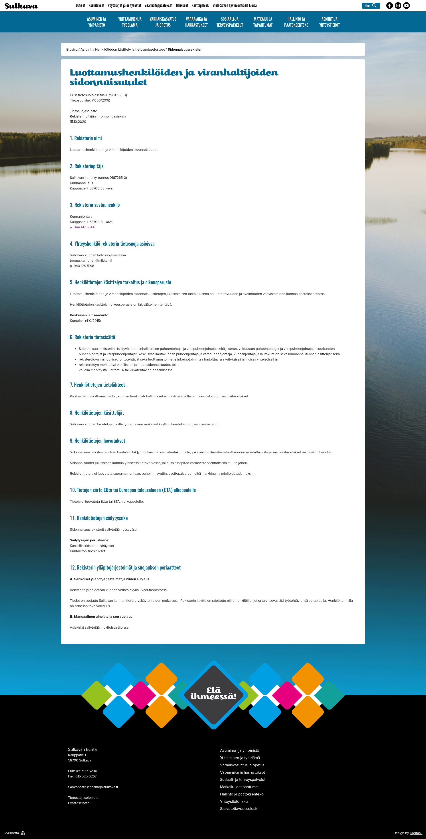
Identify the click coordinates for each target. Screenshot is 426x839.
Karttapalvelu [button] (200, 5)
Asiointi (86, 49)
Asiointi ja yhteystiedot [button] (329, 22)
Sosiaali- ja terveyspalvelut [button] (230, 22)
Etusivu (72, 49)
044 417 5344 (84, 227)
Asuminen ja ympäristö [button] (96, 22)
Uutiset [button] (80, 5)
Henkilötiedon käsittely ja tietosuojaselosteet (130, 49)
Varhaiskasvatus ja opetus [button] (163, 22)
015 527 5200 (86, 770)
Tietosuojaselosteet (83, 797)
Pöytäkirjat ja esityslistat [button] (124, 5)
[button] (372, 5)
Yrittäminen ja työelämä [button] (130, 22)
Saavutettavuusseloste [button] (239, 808)
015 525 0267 (86, 776)
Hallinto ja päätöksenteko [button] (296, 22)
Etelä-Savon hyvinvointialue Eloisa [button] (235, 5)
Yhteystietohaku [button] (234, 801)
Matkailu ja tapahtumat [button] (262, 22)
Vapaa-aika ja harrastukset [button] (196, 22)
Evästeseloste (78, 802)
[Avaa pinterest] (389, 5)
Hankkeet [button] (182, 5)
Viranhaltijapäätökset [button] (158, 5)
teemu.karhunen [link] (91, 260)
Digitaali (416, 832)
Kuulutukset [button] (96, 5)
